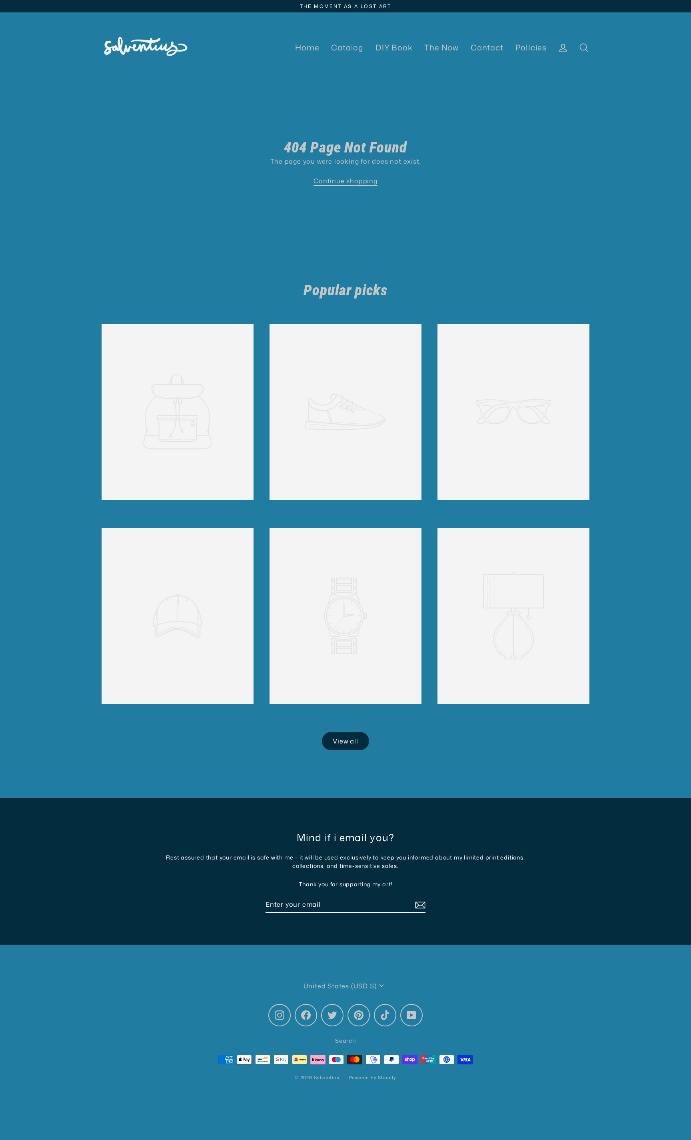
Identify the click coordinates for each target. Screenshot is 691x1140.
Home (307, 47)
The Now (441, 47)
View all (345, 741)
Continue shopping (345, 180)
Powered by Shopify (372, 1077)
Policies (531, 47)
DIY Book (393, 47)
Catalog (347, 47)
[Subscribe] (419, 904)
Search (345, 1040)
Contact (487, 47)
